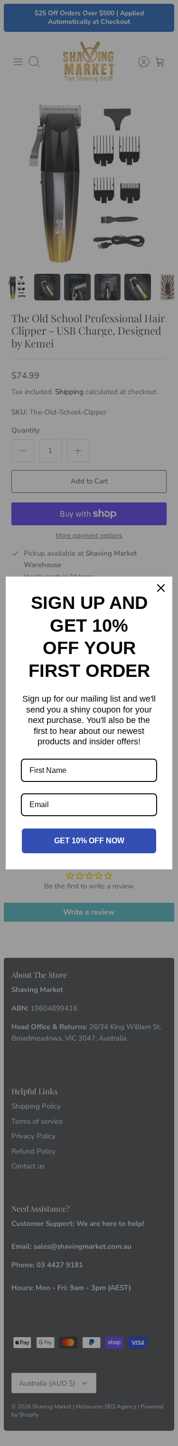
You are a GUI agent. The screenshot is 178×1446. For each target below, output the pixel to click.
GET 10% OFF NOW (89, 841)
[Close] (161, 588)
